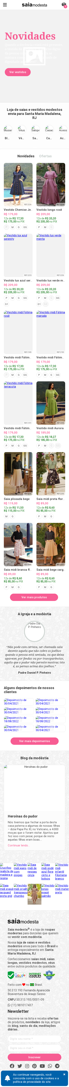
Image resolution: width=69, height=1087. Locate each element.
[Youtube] (42, 1066)
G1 (6, 304)
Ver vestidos (17, 72)
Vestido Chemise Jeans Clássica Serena (31, 210)
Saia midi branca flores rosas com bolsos (32, 569)
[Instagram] (27, 1066)
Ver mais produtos (34, 597)
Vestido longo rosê (49, 210)
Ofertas (45, 156)
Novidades (25, 156)
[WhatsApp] (50, 1066)
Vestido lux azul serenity (20, 280)
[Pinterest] (34, 1066)
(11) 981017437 (21, 1005)
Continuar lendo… (19, 845)
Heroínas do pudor (23, 816)
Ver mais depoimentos (34, 741)
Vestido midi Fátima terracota (24, 428)
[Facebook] (12, 1066)
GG (25, 227)
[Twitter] (19, 1066)
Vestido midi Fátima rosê (21, 357)
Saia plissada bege (17, 499)
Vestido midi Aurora (50, 428)
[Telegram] (57, 1066)
